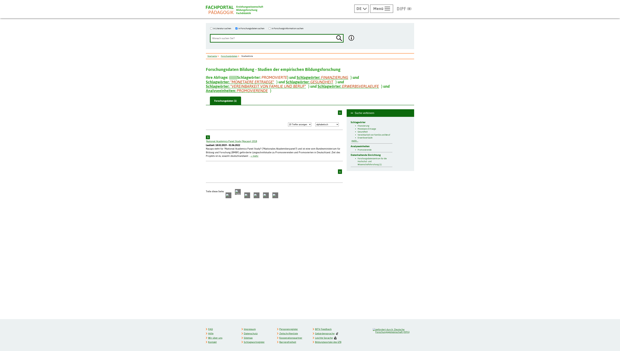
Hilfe (210, 333)
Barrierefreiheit (287, 342)
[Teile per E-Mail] (266, 195)
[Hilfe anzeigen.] (351, 38)
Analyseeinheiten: (237, 90)
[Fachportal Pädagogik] (234, 10)
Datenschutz (251, 333)
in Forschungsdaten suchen (251, 28)
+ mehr (254, 156)
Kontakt (212, 342)
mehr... (354, 141)
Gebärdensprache (325, 333)
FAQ (210, 329)
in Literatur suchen (222, 28)
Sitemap (248, 337)
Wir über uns (215, 337)
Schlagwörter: (322, 77)
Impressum (250, 329)
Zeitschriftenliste (288, 333)
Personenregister (288, 329)
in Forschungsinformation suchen (287, 28)
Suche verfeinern (364, 113)
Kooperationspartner (290, 337)
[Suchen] (339, 38)
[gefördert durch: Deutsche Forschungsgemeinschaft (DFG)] (393, 330)
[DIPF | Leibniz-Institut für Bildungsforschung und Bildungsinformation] (404, 9)
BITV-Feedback (323, 329)
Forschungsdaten (229, 56)
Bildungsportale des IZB (328, 342)
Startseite (212, 56)
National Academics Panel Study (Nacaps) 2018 (231, 141)
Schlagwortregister (254, 342)
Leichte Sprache (324, 337)
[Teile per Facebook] (228, 195)
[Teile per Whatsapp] (247, 195)
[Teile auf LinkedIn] (256, 195)
